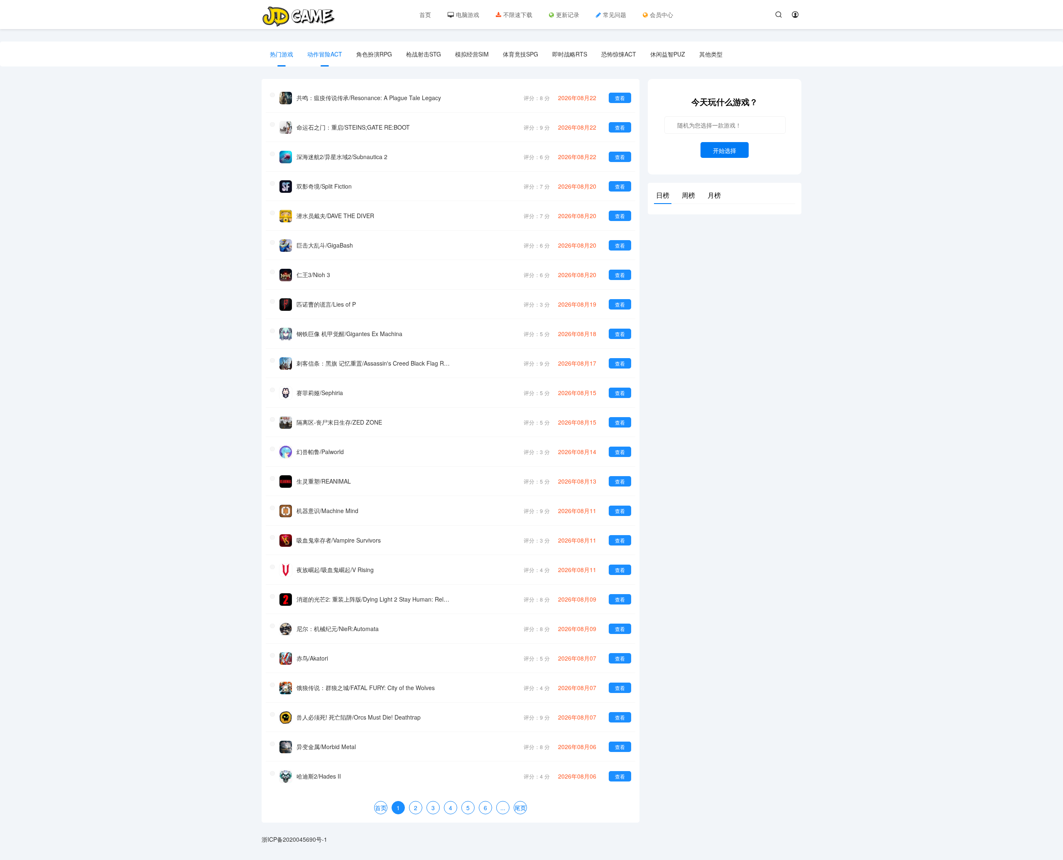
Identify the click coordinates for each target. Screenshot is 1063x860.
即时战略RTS (569, 54)
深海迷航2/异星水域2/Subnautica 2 (341, 156)
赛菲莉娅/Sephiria (319, 392)
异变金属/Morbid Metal (326, 746)
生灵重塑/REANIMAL (323, 481)
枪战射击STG (423, 54)
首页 (425, 14)
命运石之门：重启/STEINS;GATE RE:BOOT (353, 127)
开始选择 (724, 150)
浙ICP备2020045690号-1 (294, 839)
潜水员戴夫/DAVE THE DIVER (335, 215)
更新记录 (567, 14)
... (502, 807)
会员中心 (661, 14)
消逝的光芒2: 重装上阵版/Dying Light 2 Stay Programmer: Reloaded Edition (373, 599)
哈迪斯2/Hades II (318, 776)
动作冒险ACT (324, 54)
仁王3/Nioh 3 (313, 274)
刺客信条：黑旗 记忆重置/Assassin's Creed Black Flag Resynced (373, 363)
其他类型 (711, 54)
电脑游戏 (467, 14)
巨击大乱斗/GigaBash (324, 245)
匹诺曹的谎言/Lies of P (326, 304)
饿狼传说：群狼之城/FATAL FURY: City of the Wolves (365, 687)
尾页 (520, 807)
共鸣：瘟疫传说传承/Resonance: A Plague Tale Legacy (368, 97)
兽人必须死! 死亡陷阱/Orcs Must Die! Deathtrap (358, 717)
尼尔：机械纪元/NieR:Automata (337, 628)
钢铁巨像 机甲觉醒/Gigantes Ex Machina (349, 333)
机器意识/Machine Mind (327, 510)
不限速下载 (517, 14)
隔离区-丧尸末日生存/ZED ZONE (339, 422)
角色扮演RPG (374, 54)
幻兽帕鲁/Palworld (320, 451)
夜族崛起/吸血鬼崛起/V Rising (335, 569)
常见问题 (614, 14)
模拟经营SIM (472, 54)
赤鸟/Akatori (312, 658)
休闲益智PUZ (667, 54)
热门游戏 (281, 54)
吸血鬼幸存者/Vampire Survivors (338, 540)
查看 (620, 97)
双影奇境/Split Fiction (324, 186)
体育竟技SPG (520, 54)
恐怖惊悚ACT (618, 54)
